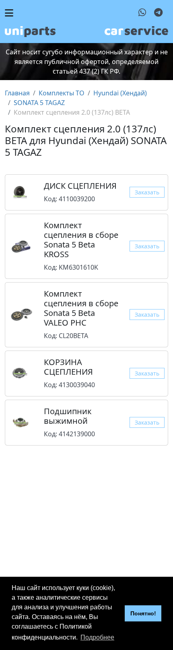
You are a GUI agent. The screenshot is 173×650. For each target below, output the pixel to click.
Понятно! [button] (143, 613)
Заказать (147, 192)
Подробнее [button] (97, 637)
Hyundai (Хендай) (120, 93)
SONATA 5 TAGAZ (39, 102)
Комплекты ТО (61, 93)
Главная (17, 93)
